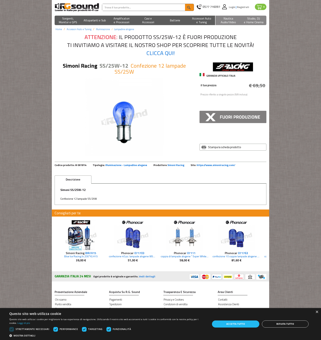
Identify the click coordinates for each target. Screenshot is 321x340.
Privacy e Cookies (174, 299)
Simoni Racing (175, 165)
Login (232, 7)
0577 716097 (211, 7)
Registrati (243, 7)
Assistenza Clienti (228, 304)
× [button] (316, 312)
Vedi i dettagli (147, 276)
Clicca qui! (160, 53)
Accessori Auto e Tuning (79, 29)
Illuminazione (103, 29)
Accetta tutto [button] (235, 324)
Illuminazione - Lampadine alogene (126, 165)
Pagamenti (115, 299)
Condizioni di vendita (175, 304)
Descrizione (73, 179)
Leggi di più (23, 323)
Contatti (222, 299)
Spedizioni (115, 304)
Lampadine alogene (124, 29)
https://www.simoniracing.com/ (216, 165)
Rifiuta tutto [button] (285, 324)
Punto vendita (63, 304)
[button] (68, 20)
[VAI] (189, 7)
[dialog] (160, 324)
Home (59, 29)
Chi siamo (61, 299)
